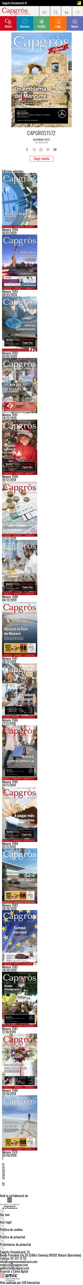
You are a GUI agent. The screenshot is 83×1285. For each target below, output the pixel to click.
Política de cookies (11, 1229)
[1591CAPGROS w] (41, 385)
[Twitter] (34, 149)
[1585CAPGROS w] (41, 752)
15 (3, 1177)
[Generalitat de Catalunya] (41, 1203)
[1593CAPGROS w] (41, 262)
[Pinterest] (48, 149)
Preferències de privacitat (15, 1244)
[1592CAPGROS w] (41, 323)
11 (3, 1165)
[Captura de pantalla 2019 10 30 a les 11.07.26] (41, 876)
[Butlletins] (77, 11)
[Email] (55, 149)
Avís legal (5, 1222)
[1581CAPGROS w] (41, 999)
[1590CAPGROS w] (41, 447)
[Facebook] (27, 149)
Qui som (5, 1214)
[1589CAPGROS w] (41, 509)
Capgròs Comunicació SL (14, 3)
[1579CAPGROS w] (41, 1122)
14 (3, 1174)
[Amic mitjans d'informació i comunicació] (41, 1277)
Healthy (41, 26)
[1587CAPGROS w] (41, 629)
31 (3, 1184)
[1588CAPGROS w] (41, 567)
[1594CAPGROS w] (41, 200)
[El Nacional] (79, 3)
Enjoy (58, 26)
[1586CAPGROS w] (41, 691)
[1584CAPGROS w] (41, 814)
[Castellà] (66, 11)
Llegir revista (41, 158)
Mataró (8, 26)
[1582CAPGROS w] (41, 937)
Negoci (74, 26)
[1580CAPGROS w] (41, 1061)
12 (3, 1168)
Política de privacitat (12, 1237)
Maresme (25, 26)
